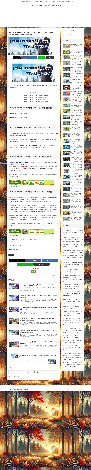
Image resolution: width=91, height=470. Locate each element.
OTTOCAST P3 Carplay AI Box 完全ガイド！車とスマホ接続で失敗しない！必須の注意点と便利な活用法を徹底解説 (73, 239)
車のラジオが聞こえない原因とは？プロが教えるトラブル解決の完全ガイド (73, 336)
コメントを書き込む (33, 372)
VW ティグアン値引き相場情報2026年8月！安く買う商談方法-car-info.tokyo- (72, 271)
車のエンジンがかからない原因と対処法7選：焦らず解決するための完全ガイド (73, 251)
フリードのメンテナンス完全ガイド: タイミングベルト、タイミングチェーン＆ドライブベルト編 (73, 313)
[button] (50, 57)
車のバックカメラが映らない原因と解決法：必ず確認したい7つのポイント (73, 341)
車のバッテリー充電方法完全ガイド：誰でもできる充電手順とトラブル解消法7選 (73, 348)
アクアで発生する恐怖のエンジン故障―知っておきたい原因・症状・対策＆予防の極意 (73, 232)
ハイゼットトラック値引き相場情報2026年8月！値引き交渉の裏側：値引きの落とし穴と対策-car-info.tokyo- (73, 364)
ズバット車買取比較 (14, 186)
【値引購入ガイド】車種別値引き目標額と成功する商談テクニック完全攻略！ (73, 264)
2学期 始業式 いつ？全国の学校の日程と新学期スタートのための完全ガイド (73, 246)
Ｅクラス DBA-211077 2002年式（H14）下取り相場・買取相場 (34, 95)
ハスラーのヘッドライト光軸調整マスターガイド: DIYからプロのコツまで (73, 307)
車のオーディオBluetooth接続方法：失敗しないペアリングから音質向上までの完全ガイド (73, 257)
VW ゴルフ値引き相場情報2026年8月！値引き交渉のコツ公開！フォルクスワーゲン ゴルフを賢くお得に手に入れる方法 (73, 278)
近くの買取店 (11, 241)
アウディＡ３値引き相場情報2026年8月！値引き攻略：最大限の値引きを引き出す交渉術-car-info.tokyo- (73, 286)
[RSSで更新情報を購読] (34, 271)
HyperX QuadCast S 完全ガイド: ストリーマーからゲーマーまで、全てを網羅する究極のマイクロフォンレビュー (73, 330)
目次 (31, 92)
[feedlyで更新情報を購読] (32, 271)
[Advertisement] (45, 18)
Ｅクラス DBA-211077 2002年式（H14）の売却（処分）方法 (33, 97)
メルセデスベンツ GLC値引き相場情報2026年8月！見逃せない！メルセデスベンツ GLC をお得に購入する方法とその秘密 (72, 321)
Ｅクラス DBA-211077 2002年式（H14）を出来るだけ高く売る (34, 99)
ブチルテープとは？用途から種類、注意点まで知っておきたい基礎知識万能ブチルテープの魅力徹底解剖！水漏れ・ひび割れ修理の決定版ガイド (73, 356)
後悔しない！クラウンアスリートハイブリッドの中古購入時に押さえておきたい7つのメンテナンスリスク (73, 301)
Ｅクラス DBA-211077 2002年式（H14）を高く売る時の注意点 (34, 101)
